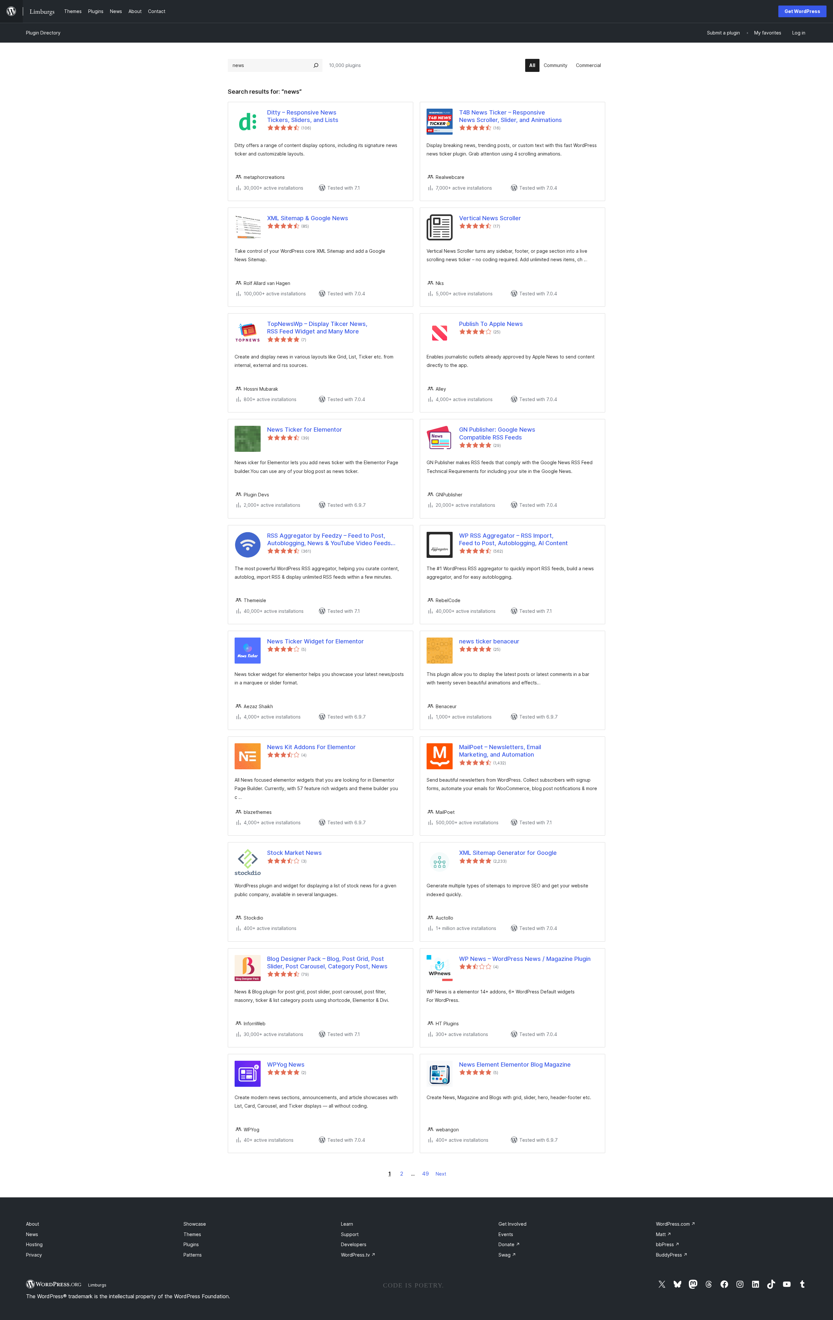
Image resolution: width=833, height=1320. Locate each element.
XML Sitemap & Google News (307, 218)
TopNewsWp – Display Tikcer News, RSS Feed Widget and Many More (317, 327)
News (32, 1234)
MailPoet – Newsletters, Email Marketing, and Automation (500, 751)
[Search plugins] (315, 65)
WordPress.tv (358, 1255)
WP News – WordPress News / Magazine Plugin (525, 958)
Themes (192, 1234)
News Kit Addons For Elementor (311, 747)
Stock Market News (294, 852)
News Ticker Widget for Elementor (315, 641)
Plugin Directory (43, 32)
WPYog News (286, 1064)
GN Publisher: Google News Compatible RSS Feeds (497, 433)
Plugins (191, 1244)
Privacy (34, 1255)
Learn (347, 1224)
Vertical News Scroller (490, 218)
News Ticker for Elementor (304, 429)
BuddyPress (672, 1255)
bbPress (667, 1244)
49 (425, 1173)
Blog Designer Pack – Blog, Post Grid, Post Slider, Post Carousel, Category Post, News (327, 962)
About (32, 1224)
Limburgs (97, 1284)
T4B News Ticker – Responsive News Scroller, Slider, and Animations (510, 116)
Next (441, 1174)
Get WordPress (802, 11)
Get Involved (512, 1224)
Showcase (195, 1224)
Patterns (193, 1255)
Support (350, 1234)
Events (505, 1234)
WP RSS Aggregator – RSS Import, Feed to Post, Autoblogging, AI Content (513, 539)
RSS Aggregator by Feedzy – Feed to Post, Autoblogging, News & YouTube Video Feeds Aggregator (329, 539)
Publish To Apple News (491, 323)
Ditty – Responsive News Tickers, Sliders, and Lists (302, 116)
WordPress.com (675, 1224)
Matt (663, 1234)
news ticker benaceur (489, 641)
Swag (507, 1255)
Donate (509, 1244)
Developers (353, 1244)
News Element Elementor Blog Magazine (515, 1064)
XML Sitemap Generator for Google (508, 852)
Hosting (34, 1244)
